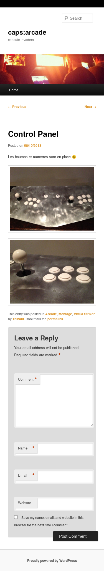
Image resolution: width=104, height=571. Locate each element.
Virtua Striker (84, 313)
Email (26, 475)
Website (24, 502)
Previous (17, 106)
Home (13, 89)
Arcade (51, 313)
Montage (65, 313)
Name (26, 448)
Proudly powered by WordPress (52, 560)
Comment (27, 379)
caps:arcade (27, 32)
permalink (55, 318)
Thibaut (18, 318)
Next (90, 106)
